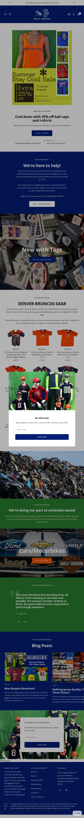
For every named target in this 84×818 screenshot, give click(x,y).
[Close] (72, 375)
